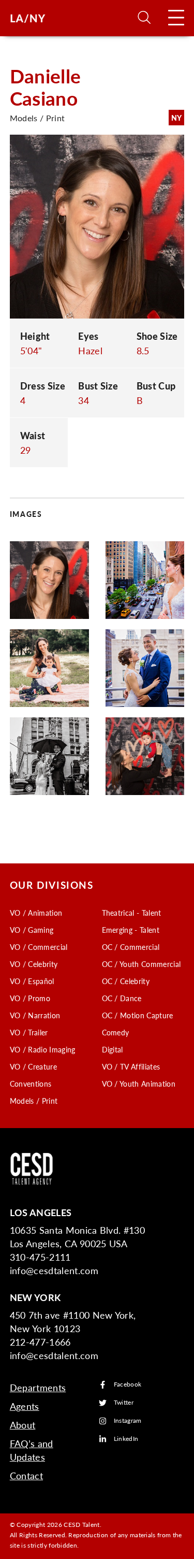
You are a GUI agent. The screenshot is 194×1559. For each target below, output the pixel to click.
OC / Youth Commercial (141, 964)
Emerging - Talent (130, 930)
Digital (112, 1049)
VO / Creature (33, 1066)
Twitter (123, 1403)
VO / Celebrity (33, 964)
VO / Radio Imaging (43, 1049)
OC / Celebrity (126, 981)
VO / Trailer (29, 1032)
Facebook (128, 1385)
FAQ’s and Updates (31, 1450)
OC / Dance (122, 998)
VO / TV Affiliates (131, 1066)
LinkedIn (126, 1439)
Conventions (31, 1083)
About (23, 1424)
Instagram (128, 1421)
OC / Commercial (131, 947)
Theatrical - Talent (131, 912)
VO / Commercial (39, 947)
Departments (38, 1387)
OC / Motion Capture (137, 1015)
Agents (24, 1405)
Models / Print (33, 1100)
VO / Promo (30, 998)
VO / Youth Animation (138, 1083)
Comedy (115, 1032)
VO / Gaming (32, 930)
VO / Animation (36, 912)
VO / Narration (35, 1015)
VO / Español (32, 981)
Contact (26, 1475)
